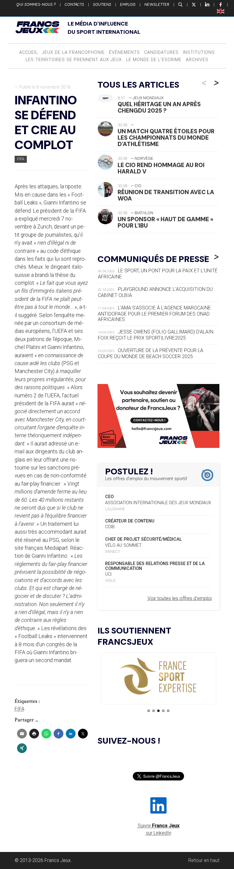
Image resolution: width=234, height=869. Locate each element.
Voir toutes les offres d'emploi (179, 598)
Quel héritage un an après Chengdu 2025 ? (159, 107)
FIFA (20, 159)
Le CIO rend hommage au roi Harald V (161, 168)
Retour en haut (203, 860)
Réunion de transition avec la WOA (166, 195)
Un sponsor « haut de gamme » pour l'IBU (165, 222)
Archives (197, 59)
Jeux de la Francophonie (73, 52)
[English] (221, 11)
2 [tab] (153, 711)
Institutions (199, 52)
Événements (124, 52)
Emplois (128, 4)
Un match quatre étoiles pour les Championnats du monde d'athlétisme (166, 137)
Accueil (28, 52)
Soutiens (102, 4)
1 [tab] (148, 711)
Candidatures (161, 52)
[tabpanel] (158, 676)
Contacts (74, 4)
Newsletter (156, 4)
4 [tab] (163, 711)
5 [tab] (168, 711)
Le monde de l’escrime (154, 59)
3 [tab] (158, 711)
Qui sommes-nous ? (36, 4)
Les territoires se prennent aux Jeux (74, 59)
